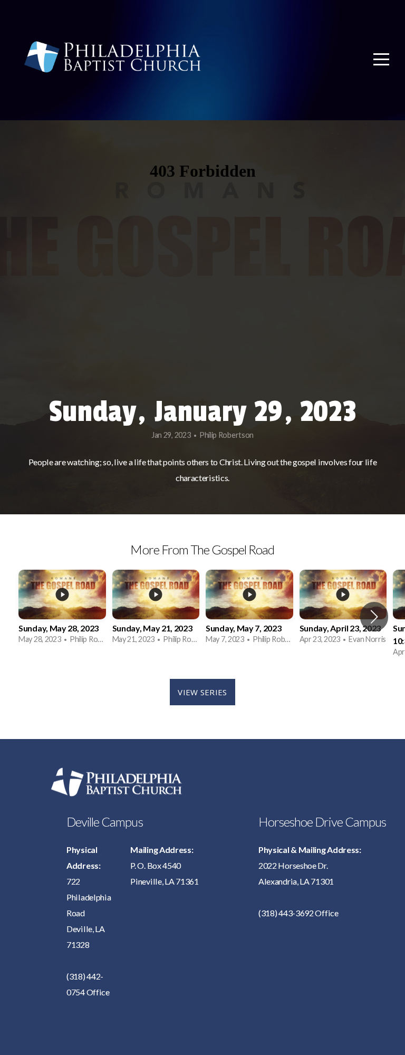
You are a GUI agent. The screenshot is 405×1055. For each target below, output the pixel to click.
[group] (62, 610)
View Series (202, 692)
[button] (374, 616)
